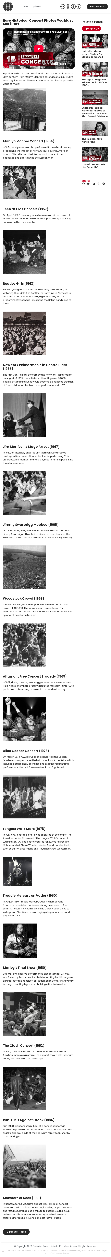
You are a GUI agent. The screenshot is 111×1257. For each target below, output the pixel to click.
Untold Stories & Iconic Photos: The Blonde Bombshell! (92, 54)
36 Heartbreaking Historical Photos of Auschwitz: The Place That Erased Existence (95, 112)
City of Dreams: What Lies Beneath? (94, 166)
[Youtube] (62, 6)
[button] (83, 184)
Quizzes (36, 6)
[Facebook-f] (78, 6)
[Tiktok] (73, 6)
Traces (24, 6)
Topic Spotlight (92, 28)
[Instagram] (68, 6)
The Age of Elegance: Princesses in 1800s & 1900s (94, 82)
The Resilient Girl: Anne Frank (92, 140)
